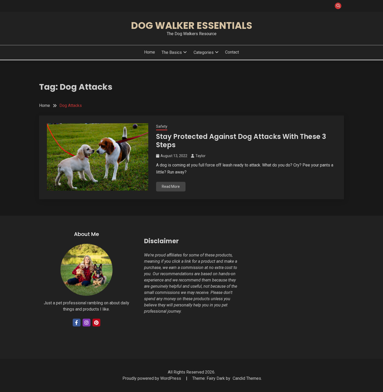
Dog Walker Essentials (191, 25)
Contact (232, 52)
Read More (171, 186)
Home (149, 52)
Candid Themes (247, 378)
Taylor (200, 156)
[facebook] (77, 322)
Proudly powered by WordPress (152, 378)
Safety (161, 126)
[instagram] (86, 322)
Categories (204, 52)
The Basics (172, 52)
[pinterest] (96, 322)
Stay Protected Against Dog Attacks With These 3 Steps (241, 141)
